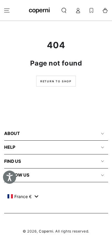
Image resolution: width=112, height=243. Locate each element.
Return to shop (56, 81)
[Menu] (7, 10)
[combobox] (23, 196)
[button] (64, 10)
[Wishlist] (91, 10)
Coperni (46, 231)
